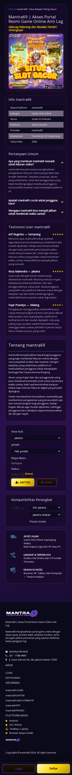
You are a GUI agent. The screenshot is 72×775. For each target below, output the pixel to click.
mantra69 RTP (13, 705)
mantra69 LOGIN (14, 690)
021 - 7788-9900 (17, 655)
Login (18, 768)
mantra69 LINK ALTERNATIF (20, 700)
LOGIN (48, 482)
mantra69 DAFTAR (15, 695)
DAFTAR (24, 482)
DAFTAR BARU (13, 677)
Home (11, 9)
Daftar (53, 768)
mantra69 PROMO (15, 710)
